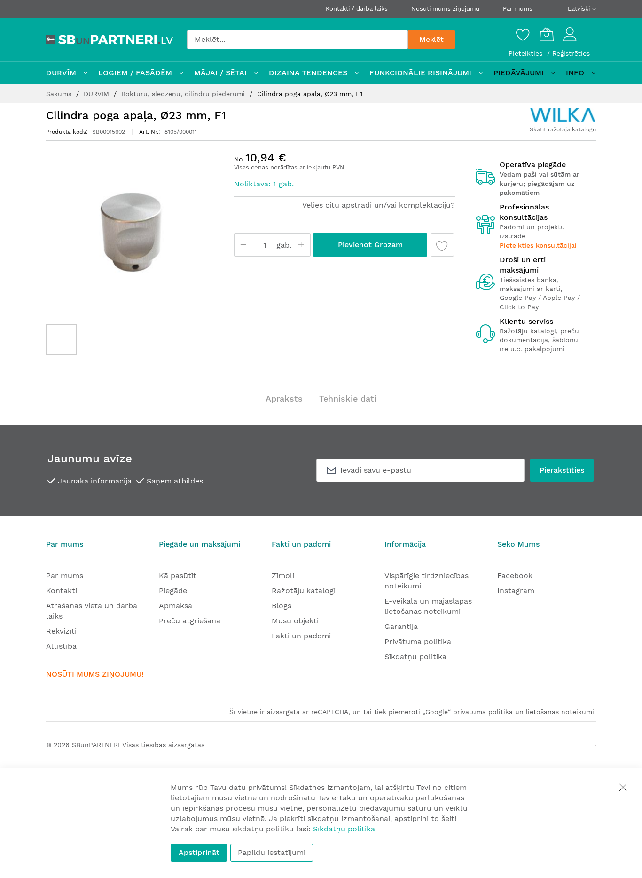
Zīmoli (283, 575)
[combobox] (297, 39)
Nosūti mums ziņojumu (445, 8)
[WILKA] (563, 115)
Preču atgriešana (189, 620)
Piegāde (173, 590)
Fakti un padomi (301, 635)
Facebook (514, 575)
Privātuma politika (417, 641)
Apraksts (284, 398)
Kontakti (61, 590)
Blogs (281, 605)
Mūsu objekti (295, 620)
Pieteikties (527, 53)
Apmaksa (175, 605)
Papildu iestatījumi (271, 852)
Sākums (60, 93)
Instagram (515, 590)
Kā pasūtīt (177, 575)
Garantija (401, 626)
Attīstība (61, 646)
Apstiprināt (199, 852)
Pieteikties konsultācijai (538, 245)
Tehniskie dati (347, 398)
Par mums (517, 8)
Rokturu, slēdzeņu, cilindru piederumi (184, 93)
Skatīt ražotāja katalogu (563, 129)
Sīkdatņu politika (415, 656)
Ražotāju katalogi (304, 590)
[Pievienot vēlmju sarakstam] (442, 245)
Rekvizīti (61, 631)
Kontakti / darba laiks (357, 8)
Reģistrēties (571, 53)
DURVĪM (97, 93)
